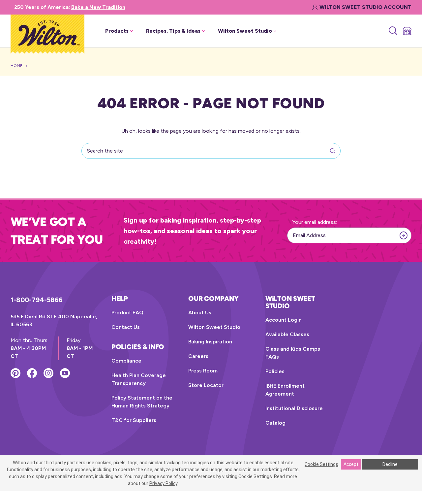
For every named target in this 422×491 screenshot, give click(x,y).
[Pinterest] (15, 373)
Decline (390, 464)
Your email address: (314, 222)
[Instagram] (48, 373)
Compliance (126, 361)
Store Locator (206, 385)
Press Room (203, 371)
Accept (351, 464)
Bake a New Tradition (98, 7)
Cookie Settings (321, 464)
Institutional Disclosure (294, 408)
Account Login (283, 320)
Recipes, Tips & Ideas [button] (173, 31)
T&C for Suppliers (133, 420)
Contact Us (125, 327)
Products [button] (117, 31)
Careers (198, 356)
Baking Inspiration (210, 341)
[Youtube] (65, 373)
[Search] (392, 31)
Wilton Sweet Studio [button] (245, 31)
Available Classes (287, 334)
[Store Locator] (406, 31)
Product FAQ (127, 312)
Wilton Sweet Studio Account (365, 7)
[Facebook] (32, 373)
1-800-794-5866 (37, 300)
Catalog (275, 423)
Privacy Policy (163, 483)
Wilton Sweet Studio (214, 327)
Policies (275, 371)
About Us (199, 312)
